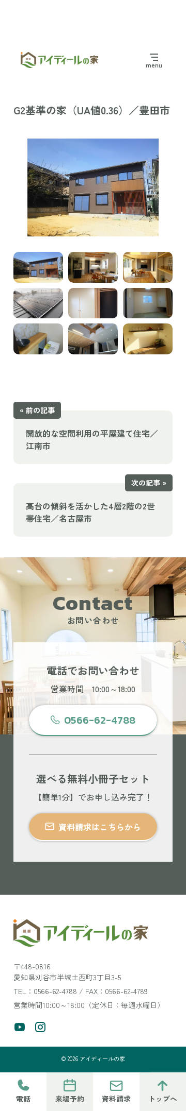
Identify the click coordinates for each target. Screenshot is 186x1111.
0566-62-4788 (99, 720)
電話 (23, 1098)
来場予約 (69, 1098)
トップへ (162, 1098)
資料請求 (116, 1098)
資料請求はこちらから (99, 827)
